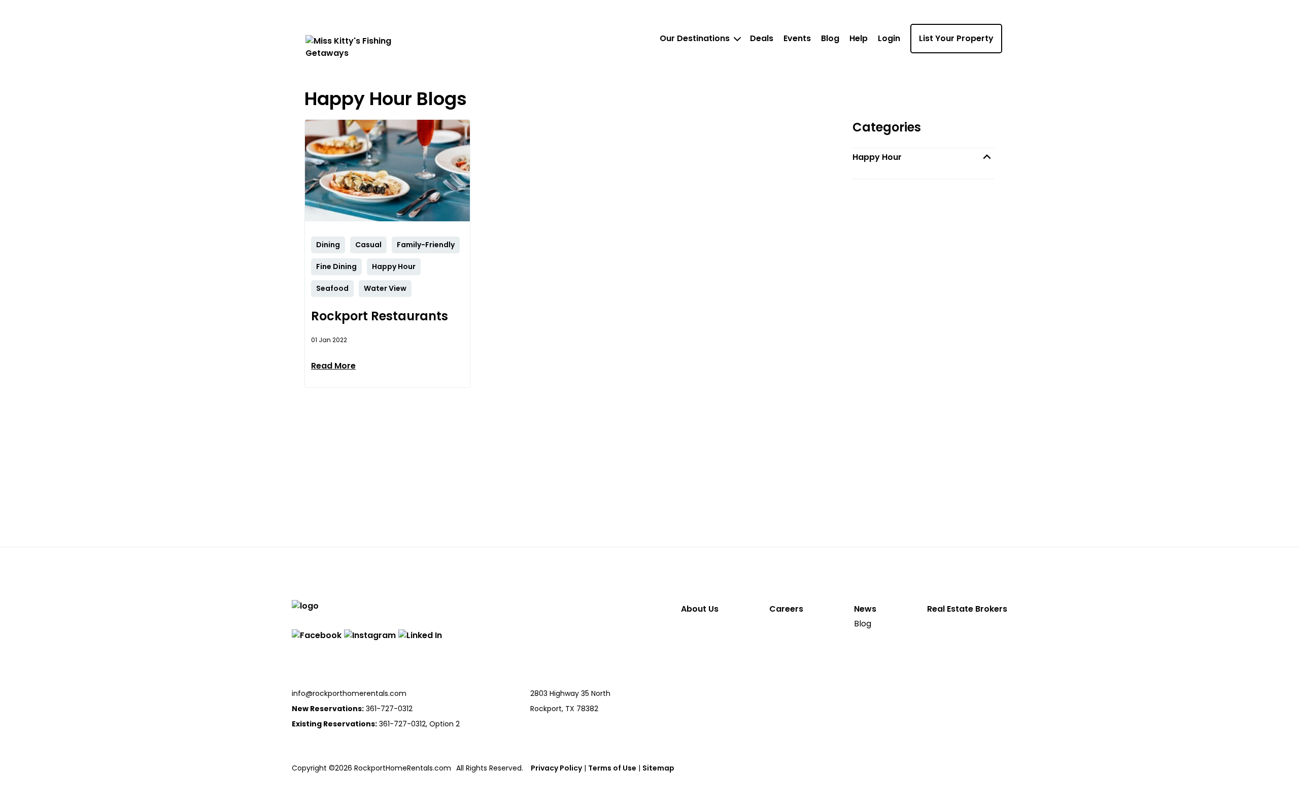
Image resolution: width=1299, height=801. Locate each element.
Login (889, 38)
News (865, 609)
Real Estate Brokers (967, 609)
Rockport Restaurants (379, 316)
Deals (761, 38)
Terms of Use (612, 768)
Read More (333, 366)
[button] (923, 157)
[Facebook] (316, 635)
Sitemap (658, 768)
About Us (700, 609)
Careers (786, 609)
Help (858, 38)
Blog (830, 38)
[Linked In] (420, 635)
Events (797, 38)
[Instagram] (370, 635)
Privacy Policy (556, 768)
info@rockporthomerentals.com (349, 693)
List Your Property (956, 38)
